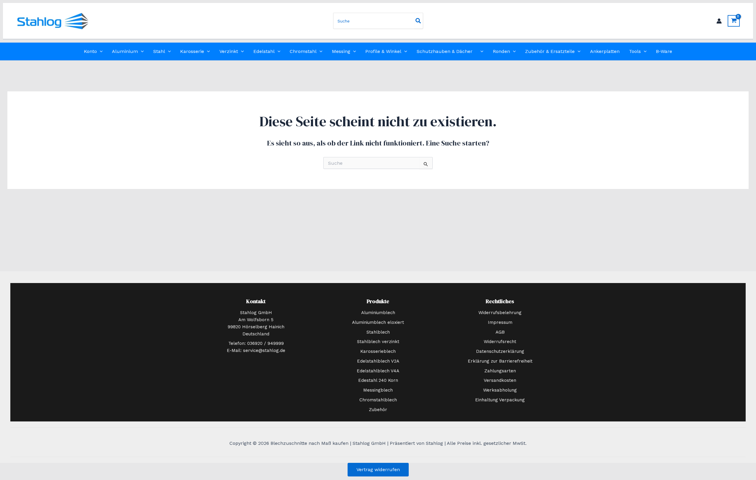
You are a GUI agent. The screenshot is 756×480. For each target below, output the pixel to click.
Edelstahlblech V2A (378, 361)
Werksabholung (500, 390)
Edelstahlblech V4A (378, 371)
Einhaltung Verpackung (500, 400)
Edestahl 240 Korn (378, 380)
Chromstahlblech (378, 400)
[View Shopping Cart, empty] (734, 21)
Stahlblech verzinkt (378, 341)
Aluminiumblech (378, 312)
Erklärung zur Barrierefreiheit (500, 361)
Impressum (500, 322)
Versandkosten (500, 380)
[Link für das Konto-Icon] (719, 21)
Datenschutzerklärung (500, 351)
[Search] (418, 21)
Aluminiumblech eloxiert (378, 322)
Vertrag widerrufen (378, 469)
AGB (500, 332)
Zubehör (378, 409)
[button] (100, 51)
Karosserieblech (378, 351)
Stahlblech (378, 332)
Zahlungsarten (500, 371)
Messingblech (378, 390)
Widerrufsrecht (500, 341)
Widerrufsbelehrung (500, 312)
